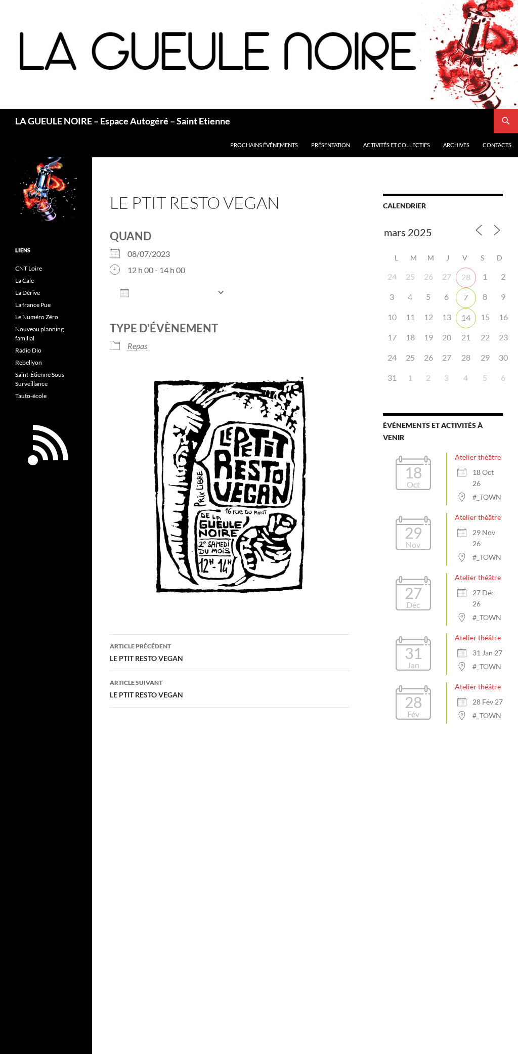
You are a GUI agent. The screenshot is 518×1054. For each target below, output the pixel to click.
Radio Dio (28, 350)
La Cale (24, 280)
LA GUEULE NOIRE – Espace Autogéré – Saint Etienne (122, 120)
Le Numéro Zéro (36, 317)
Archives (456, 145)
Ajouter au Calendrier (173, 293)
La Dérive (27, 292)
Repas (137, 345)
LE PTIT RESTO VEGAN (146, 652)
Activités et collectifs (396, 145)
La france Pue (33, 305)
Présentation (330, 145)
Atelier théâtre (478, 457)
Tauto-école (31, 396)
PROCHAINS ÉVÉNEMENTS (264, 145)
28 (465, 277)
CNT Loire (28, 268)
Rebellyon (28, 362)
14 (465, 317)
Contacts (497, 145)
